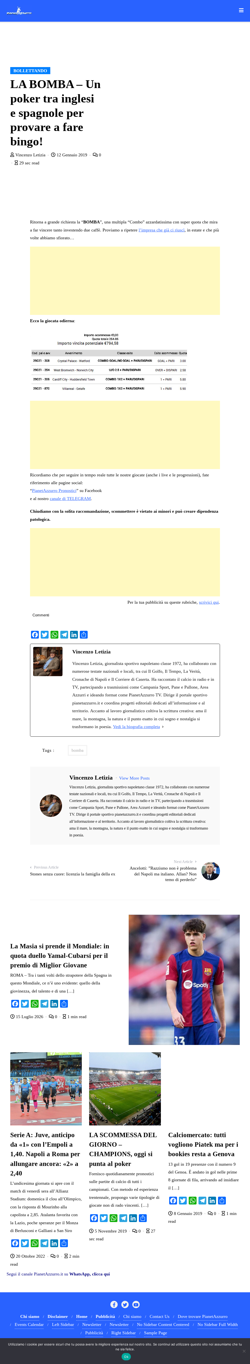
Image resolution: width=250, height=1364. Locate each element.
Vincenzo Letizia (30, 154)
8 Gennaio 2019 (188, 1213)
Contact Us (159, 1316)
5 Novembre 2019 (111, 1231)
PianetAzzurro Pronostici (54, 490)
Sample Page (155, 1332)
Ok (126, 1357)
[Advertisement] (125, 281)
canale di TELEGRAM (70, 498)
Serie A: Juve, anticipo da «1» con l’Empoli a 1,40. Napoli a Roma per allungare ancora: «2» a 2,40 (45, 1154)
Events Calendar (29, 1324)
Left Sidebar (63, 1324)
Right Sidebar (123, 1332)
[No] (243, 1351)
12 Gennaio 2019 (71, 154)
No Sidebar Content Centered (163, 1324)
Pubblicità (94, 1332)
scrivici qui (209, 602)
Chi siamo (132, 1316)
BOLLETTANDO (30, 70)
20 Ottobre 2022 (30, 1256)
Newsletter (91, 1324)
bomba (77, 750)
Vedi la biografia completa (136, 726)
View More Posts (134, 778)
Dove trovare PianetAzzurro (203, 1316)
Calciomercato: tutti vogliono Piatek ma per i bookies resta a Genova (203, 1144)
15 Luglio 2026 (29, 1016)
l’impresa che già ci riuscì (162, 230)
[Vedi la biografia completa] (163, 727)
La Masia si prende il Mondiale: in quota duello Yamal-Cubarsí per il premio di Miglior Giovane (59, 956)
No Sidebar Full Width (218, 1324)
